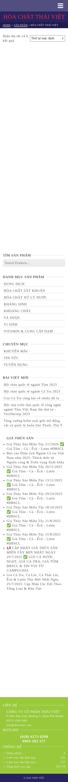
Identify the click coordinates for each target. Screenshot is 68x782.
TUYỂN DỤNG (16, 365)
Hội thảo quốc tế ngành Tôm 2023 (30, 384)
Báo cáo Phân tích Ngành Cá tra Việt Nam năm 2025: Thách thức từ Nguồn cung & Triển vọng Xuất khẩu (35, 457)
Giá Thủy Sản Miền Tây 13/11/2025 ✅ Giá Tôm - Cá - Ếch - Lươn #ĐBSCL (34, 484)
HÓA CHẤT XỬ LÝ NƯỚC (25, 297)
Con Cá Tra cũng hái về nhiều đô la (31, 398)
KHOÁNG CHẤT (17, 311)
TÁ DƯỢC (12, 318)
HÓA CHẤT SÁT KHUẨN (24, 291)
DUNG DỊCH (14, 284)
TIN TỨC (11, 358)
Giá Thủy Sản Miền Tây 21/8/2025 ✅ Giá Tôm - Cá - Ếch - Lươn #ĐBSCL (34, 525)
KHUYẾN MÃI (16, 351)
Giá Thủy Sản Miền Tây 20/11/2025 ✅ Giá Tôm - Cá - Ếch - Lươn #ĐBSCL (34, 471)
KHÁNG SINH (15, 304)
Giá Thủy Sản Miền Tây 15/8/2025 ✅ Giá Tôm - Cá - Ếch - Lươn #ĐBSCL (34, 538)
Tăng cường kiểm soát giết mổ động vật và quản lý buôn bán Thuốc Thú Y (33, 423)
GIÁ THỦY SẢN (20, 438)
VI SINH (11, 324)
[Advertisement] (34, 632)
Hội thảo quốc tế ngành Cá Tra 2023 (32, 391)
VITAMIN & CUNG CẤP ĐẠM (28, 331)
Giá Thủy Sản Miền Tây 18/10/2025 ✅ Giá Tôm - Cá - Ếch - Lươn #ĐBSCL (35, 511)
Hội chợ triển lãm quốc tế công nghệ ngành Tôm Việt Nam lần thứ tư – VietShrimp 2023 (32, 409)
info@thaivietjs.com (18, 725)
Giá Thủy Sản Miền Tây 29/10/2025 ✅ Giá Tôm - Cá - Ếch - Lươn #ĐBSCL (35, 498)
